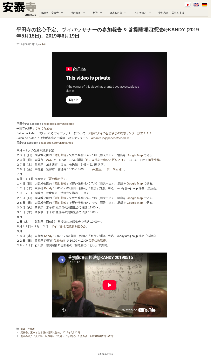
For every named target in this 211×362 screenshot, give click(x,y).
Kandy (48, 188)
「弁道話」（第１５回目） (106, 169)
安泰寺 (55, 12)
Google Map (135, 155)
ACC (49, 159)
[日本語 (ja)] (187, 4)
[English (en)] (196, 4)
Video (31, 328)
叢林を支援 (178, 12)
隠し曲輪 (60, 155)
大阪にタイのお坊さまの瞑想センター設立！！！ (120, 133)
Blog (23, 328)
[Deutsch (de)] (204, 4)
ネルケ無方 (140, 12)
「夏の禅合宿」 (56, 178)
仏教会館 (59, 240)
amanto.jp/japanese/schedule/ (110, 138)
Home (44, 12)
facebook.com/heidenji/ (59, 123)
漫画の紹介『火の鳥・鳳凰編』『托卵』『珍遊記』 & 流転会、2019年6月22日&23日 (67, 336)
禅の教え (76, 12)
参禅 (95, 12)
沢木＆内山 (116, 12)
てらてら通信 (43, 128)
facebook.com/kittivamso (57, 142)
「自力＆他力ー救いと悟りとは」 (104, 159)
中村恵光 (163, 12)
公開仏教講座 (97, 240)
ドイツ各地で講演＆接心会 (68, 226)
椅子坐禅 (154, 159)
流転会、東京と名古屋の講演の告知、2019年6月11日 (50, 332)
